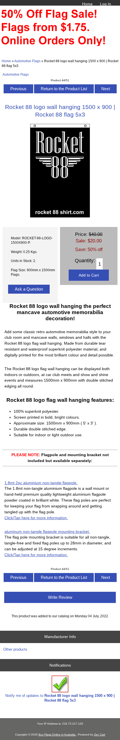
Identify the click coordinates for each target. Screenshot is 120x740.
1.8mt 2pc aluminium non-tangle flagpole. (41, 483)
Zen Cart (99, 734)
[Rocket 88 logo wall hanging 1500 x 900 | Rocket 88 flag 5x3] (60, 216)
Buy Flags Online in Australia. (57, 734)
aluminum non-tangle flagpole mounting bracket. (47, 531)
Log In (105, 4)
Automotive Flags (27, 61)
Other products (15, 649)
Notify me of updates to (60, 697)
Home (87, 4)
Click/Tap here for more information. (36, 518)
